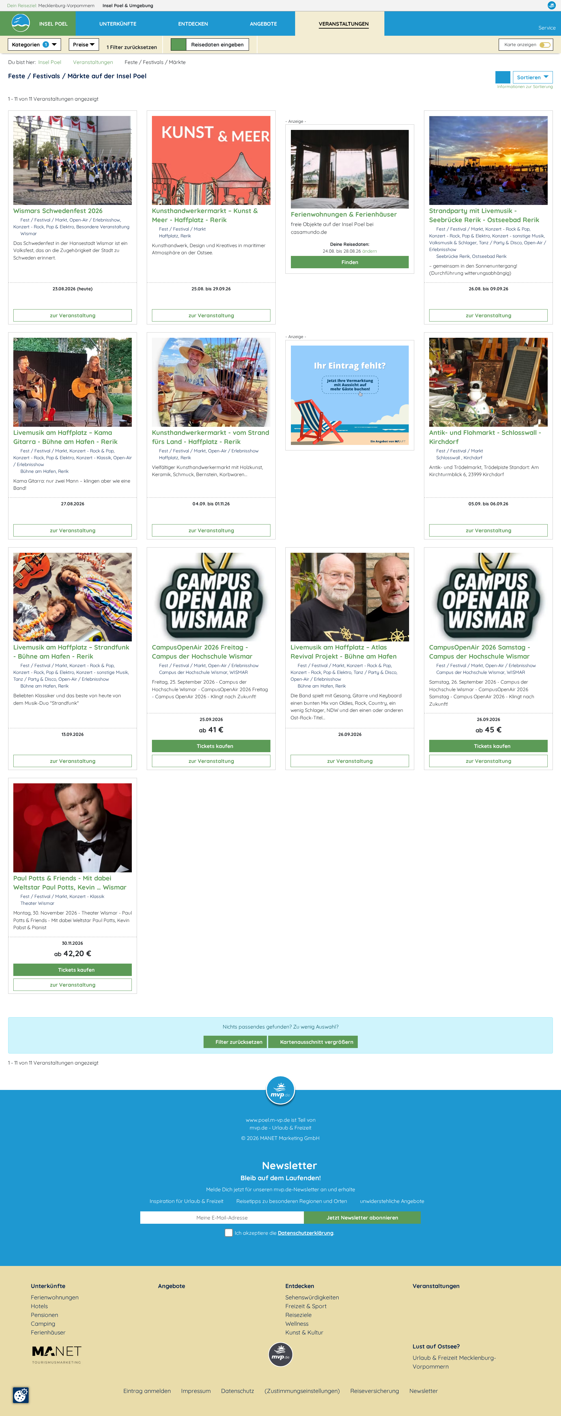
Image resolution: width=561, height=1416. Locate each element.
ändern (369, 251)
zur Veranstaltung (72, 315)
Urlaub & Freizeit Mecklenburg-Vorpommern (454, 1362)
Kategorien (29, 44)
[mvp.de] (552, 5)
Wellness (296, 1323)
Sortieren (529, 77)
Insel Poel (128, 5)
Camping (43, 1323)
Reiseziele (298, 1315)
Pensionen (44, 1315)
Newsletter (423, 1391)
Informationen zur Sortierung (525, 86)
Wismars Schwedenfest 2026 (58, 211)
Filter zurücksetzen (238, 1042)
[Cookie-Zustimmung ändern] (21, 1395)
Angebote (171, 1286)
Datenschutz (237, 1391)
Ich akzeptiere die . (283, 1233)
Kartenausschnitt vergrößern (316, 1042)
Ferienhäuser (48, 1332)
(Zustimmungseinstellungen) (302, 1391)
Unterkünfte (48, 1286)
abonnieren (362, 1217)
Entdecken (299, 1286)
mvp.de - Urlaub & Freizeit (280, 1127)
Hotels (39, 1306)
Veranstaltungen (93, 62)
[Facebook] (523, 5)
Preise (80, 44)
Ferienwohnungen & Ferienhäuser (344, 214)
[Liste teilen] (502, 77)
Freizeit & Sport (306, 1306)
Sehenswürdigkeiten (312, 1297)
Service (547, 27)
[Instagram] (537, 5)
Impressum (196, 1391)
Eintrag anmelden (147, 1391)
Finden (350, 262)
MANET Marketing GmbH (290, 1138)
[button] (57, 20)
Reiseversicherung (374, 1391)
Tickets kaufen (214, 746)
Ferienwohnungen (55, 1297)
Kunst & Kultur (304, 1332)
